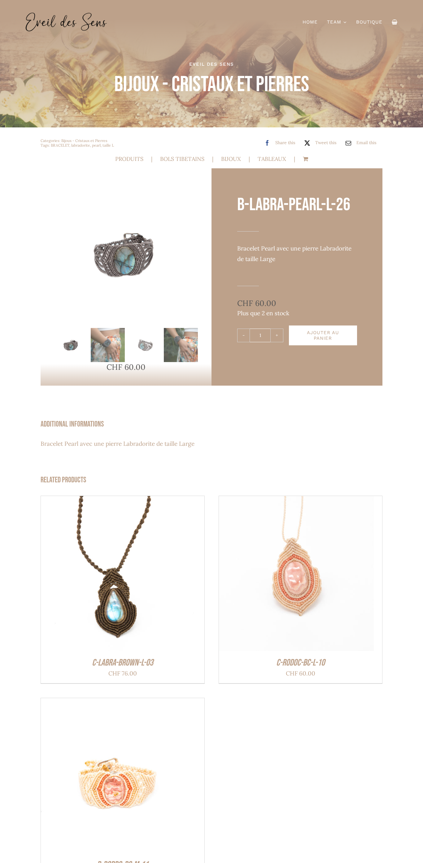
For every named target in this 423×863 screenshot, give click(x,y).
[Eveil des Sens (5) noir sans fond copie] (66, 15)
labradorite (80, 145)
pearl (96, 145)
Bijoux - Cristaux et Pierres (84, 140)
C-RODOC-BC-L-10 (300, 662)
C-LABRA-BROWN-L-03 (122, 662)
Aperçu (145, 575)
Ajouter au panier (323, 335)
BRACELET (60, 145)
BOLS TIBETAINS (182, 158)
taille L (108, 145)
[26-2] (126, 254)
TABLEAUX (272, 158)
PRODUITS (129, 158)
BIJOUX (231, 158)
